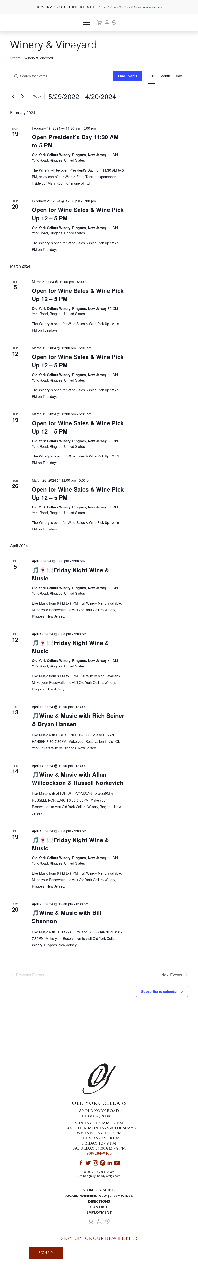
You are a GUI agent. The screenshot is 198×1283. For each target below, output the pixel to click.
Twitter (88, 1163)
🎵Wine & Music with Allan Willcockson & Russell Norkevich (77, 778)
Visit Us (114, 22)
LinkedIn (110, 1163)
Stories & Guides (99, 1190)
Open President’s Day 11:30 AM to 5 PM (75, 141)
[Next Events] (22, 96)
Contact (99, 1206)
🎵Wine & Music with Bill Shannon (66, 916)
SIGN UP (46, 1252)
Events (15, 58)
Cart (99, 22)
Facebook (81, 1163)
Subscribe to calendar (159, 991)
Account (107, 22)
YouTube (117, 1163)
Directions (99, 1201)
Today (37, 96)
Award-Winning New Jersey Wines (99, 1195)
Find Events (128, 75)
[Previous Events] (13, 96)
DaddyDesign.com (108, 1176)
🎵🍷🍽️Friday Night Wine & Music (70, 574)
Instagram (95, 1163)
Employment (99, 1212)
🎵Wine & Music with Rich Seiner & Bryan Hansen (78, 719)
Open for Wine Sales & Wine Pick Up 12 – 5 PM (78, 213)
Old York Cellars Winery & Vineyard (99, 49)
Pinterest (102, 1163)
